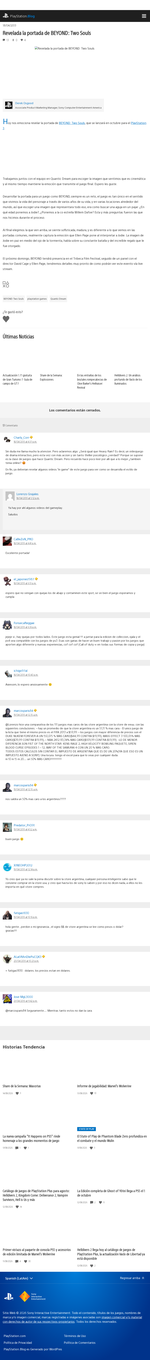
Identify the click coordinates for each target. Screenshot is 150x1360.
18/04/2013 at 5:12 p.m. (28, 498)
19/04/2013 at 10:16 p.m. (26, 917)
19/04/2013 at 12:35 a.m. (26, 714)
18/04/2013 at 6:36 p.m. (25, 627)
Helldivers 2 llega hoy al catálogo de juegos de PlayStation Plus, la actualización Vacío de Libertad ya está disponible (111, 1253)
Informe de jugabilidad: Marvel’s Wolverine (104, 1086)
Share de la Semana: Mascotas (22, 1086)
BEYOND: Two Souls (72, 123)
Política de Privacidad (18, 1342)
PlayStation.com (15, 1336)
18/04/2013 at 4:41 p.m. (25, 543)
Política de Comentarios (79, 1342)
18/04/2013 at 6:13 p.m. (25, 583)
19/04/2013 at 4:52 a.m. (25, 829)
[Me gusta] (17, 1093)
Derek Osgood (24, 103)
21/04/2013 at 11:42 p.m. (26, 1000)
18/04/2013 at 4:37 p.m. (25, 441)
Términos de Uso (75, 1336)
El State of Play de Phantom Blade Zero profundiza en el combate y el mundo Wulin (112, 1138)
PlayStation (22, 16)
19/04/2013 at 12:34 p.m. (26, 869)
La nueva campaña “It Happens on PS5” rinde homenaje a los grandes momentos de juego (31, 1138)
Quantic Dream (58, 298)
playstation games (37, 298)
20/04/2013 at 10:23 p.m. (26, 960)
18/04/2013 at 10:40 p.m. (26, 674)
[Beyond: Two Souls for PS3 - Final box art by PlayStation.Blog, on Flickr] (75, 166)
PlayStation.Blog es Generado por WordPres (33, 1349)
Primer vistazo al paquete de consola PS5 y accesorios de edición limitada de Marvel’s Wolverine (37, 1251)
